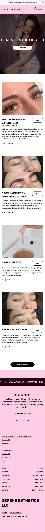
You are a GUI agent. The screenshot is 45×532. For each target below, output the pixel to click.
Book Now (22, 47)
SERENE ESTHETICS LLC (12, 9)
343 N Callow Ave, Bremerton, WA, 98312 (17, 437)
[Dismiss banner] (43, 2)
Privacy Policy (16, 513)
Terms (4, 513)
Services (5, 443)
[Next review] (28, 420)
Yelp (4, 461)
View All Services (22, 364)
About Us (6, 440)
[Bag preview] (35, 8)
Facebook (6, 454)
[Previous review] (16, 420)
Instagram (6, 457)
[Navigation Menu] (40, 9)
